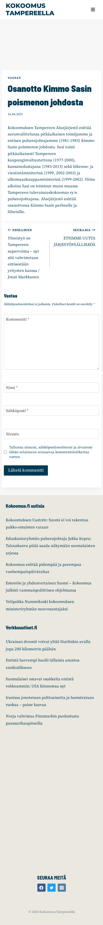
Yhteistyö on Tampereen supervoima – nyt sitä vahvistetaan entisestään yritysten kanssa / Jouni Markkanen (24, 254)
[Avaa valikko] (92, 9)
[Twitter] (51, 888)
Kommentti (17, 319)
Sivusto (12, 434)
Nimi (12, 387)
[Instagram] (62, 888)
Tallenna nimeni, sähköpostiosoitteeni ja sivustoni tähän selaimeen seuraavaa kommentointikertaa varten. (50, 452)
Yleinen (14, 78)
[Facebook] (41, 888)
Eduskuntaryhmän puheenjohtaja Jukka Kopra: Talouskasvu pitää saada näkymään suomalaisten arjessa (50, 546)
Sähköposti (17, 410)
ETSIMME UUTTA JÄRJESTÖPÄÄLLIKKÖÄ (74, 238)
